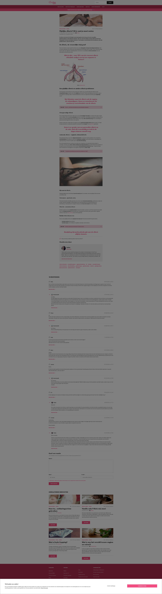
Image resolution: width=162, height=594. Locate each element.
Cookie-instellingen (111, 586)
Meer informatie (44, 588)
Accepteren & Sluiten (142, 586)
